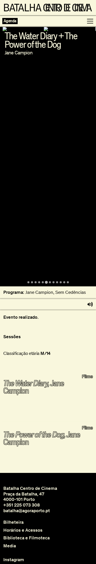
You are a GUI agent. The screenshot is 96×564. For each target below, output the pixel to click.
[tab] (28, 282)
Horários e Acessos (22, 530)
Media (9, 546)
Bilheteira (13, 522)
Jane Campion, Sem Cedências (55, 292)
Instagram (13, 559)
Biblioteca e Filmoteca (26, 538)
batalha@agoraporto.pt (26, 510)
